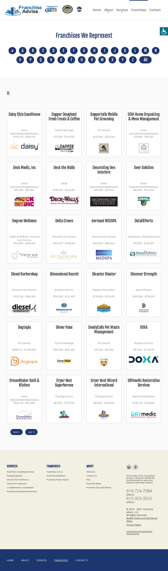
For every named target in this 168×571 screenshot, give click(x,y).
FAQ (88, 479)
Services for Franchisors (18, 479)
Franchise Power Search (58, 479)
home (10, 560)
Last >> (31, 432)
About (108, 10)
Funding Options (14, 475)
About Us (90, 471)
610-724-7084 (139, 491)
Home (97, 10)
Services (122, 10)
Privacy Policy (133, 524)
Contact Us (91, 475)
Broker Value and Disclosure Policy (141, 519)
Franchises (138, 10)
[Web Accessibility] (164, 31)
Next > (16, 432)
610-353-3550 (139, 498)
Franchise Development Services (22, 491)
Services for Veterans (16, 483)
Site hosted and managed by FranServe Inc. (139, 532)
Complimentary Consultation (20, 487)
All (145, 59)
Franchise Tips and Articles (98, 487)
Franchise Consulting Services (20, 471)
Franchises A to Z (55, 471)
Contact (155, 10)
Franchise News (93, 483)
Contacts (81, 560)
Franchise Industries (56, 475)
